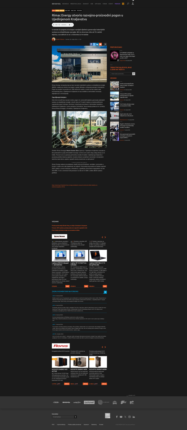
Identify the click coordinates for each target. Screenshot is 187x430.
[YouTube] (121, 416)
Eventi (111, 3)
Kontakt (101, 424)
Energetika (62, 10)
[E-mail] (100, 44)
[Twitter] (94, 44)
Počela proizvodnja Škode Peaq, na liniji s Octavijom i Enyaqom (69, 225)
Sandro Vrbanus (60, 39)
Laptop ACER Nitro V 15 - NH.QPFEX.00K (97, 264)
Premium (117, 3)
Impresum (86, 424)
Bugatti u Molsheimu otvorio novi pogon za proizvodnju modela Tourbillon (127, 125)
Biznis (53, 10)
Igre (92, 3)
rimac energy (67, 10)
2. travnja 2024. (59, 315)
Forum (105, 3)
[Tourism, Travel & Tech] (123, 402)
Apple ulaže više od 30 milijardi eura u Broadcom (126, 114)
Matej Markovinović (124, 119)
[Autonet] (89, 402)
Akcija (67, 384)
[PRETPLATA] (75, 417)
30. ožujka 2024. (59, 334)
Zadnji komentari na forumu (65, 291)
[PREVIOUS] (102, 237)
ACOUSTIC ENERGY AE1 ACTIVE (60, 370)
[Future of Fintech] (132, 402)
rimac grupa (73, 10)
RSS (53, 424)
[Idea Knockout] (115, 402)
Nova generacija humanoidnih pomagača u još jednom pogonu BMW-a (127, 135)
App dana (98, 3)
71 (105, 44)
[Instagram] (129, 416)
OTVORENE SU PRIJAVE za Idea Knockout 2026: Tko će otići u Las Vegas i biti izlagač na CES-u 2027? (127, 55)
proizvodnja (79, 10)
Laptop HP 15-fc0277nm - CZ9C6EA (79, 264)
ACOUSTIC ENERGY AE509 (98, 369)
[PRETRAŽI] (133, 73)
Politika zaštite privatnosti (74, 424)
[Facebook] (91, 44)
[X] (125, 416)
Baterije (57, 10)
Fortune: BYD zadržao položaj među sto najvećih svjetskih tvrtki (69, 228)
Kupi (67, 286)
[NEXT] (105, 237)
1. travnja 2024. (59, 324)
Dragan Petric (122, 60)
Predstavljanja (75, 3)
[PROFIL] (132, 3)
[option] (60, 264)
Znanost (86, 3)
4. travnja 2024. (59, 296)
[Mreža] (77, 402)
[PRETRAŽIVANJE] (128, 3)
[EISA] (107, 416)
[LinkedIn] (97, 44)
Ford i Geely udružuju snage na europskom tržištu (66, 230)
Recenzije (65, 3)
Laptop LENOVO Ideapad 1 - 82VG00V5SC (60, 264)
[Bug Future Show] (103, 402)
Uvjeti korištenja (61, 424)
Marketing (94, 424)
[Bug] (66, 402)
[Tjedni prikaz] (123, 3)
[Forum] (56, 402)
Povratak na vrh (132, 395)
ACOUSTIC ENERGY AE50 (79, 369)
